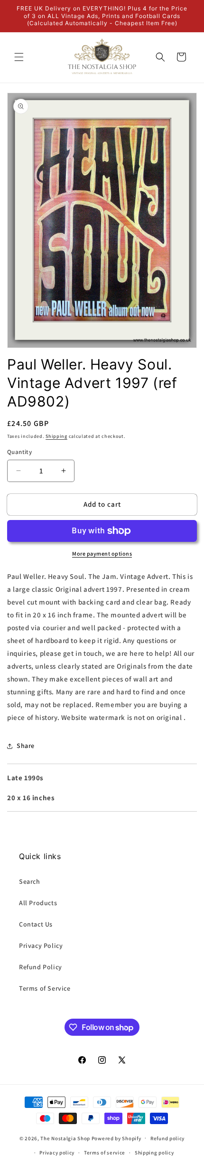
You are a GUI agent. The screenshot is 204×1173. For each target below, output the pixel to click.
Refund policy (167, 1138)
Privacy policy (56, 1152)
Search (29, 881)
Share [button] (26, 745)
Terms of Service (45, 988)
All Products (38, 903)
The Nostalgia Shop (65, 1138)
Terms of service (104, 1152)
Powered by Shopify (116, 1138)
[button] (19, 57)
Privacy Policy (41, 945)
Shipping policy (154, 1152)
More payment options (102, 553)
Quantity (19, 452)
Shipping (56, 436)
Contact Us (36, 924)
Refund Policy (40, 967)
